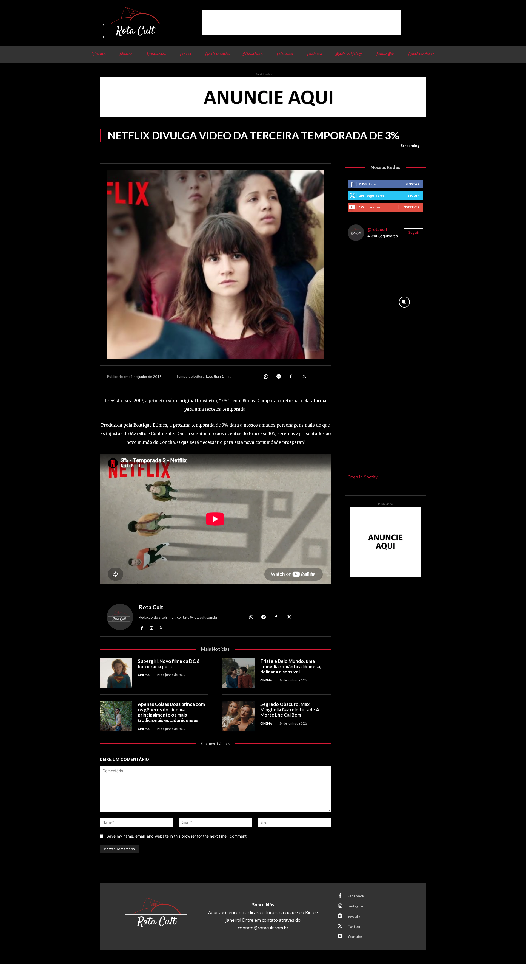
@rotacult (377, 229)
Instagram (356, 906)
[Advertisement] (301, 22)
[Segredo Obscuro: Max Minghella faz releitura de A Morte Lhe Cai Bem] (238, 716)
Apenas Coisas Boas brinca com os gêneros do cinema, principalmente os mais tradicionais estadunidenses (171, 712)
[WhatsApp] (265, 376)
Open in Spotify (363, 477)
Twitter (354, 926)
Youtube (355, 936)
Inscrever (410, 207)
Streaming (410, 145)
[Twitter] (303, 376)
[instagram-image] (366, 264)
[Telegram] (278, 376)
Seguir (413, 195)
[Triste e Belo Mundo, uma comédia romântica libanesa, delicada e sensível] (238, 673)
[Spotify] (340, 916)
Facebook (356, 896)
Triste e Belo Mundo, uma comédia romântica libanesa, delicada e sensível (290, 666)
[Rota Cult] (120, 618)
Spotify (354, 916)
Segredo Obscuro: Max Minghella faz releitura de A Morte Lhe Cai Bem (289, 709)
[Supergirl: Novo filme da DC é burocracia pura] (116, 673)
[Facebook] (290, 376)
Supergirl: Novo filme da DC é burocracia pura (168, 663)
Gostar (412, 184)
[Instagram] (151, 627)
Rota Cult (151, 607)
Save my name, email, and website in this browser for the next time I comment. (177, 836)
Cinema (144, 675)
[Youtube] (340, 937)
